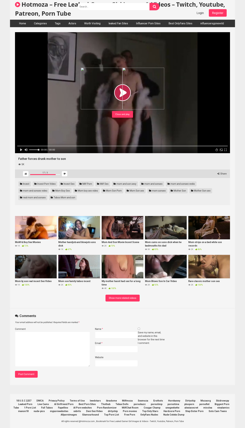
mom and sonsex (153, 183)
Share (223, 173)
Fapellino (63, 407)
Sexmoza (143, 400)
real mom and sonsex (34, 197)
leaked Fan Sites (118, 23)
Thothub (105, 404)
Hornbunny (174, 400)
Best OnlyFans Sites (180, 23)
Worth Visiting (92, 23)
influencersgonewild (212, 23)
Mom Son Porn (114, 190)
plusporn (189, 404)
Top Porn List (111, 414)
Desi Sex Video (94, 411)
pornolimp (156, 404)
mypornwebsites (59, 411)
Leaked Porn (25, 404)
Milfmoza (127, 400)
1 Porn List (30, 407)
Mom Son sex (136, 190)
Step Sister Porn (194, 411)
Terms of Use (77, 400)
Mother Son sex (202, 190)
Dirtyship (190, 400)
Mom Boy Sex (62, 190)
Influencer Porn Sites (148, 23)
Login (200, 13)
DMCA (40, 400)
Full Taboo (47, 407)
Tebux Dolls (122, 404)
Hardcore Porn (172, 411)
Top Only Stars (150, 411)
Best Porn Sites (87, 404)
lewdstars (95, 400)
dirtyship (113, 411)
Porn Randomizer (107, 407)
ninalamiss (223, 407)
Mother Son (179, 190)
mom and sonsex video (34, 190)
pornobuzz (140, 404)
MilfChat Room (130, 407)
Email (98, 343)
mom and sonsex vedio (182, 183)
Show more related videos (122, 298)
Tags (57, 23)
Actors (72, 23)
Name (99, 329)
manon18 (23, 411)
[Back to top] (233, 417)
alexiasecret (191, 407)
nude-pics (39, 411)
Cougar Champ (152, 407)
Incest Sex (68, 183)
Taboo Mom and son (64, 197)
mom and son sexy (126, 183)
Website (99, 357)
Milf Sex (104, 183)
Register (217, 13)
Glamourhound (90, 414)
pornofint (204, 404)
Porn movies (130, 411)
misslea (207, 407)
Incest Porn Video (46, 183)
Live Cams (43, 404)
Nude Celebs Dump (173, 414)
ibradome (111, 400)
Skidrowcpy (222, 400)
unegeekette (172, 407)
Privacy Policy (56, 400)
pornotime (173, 404)
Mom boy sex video (87, 190)
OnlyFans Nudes (149, 414)
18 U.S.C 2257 (23, 400)
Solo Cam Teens (218, 411)
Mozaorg (205, 400)
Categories (40, 23)
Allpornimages (69, 414)
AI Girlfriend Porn (64, 404)
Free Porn (129, 414)
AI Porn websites (82, 407)
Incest (25, 183)
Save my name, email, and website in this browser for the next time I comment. (151, 337)
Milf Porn (87, 183)
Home (22, 23)
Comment (20, 329)
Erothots (158, 400)
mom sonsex (159, 190)
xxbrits (77, 411)
